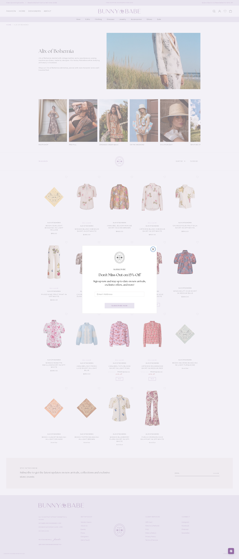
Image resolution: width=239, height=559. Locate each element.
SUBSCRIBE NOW (119, 306)
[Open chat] (231, 551)
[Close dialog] (153, 249)
